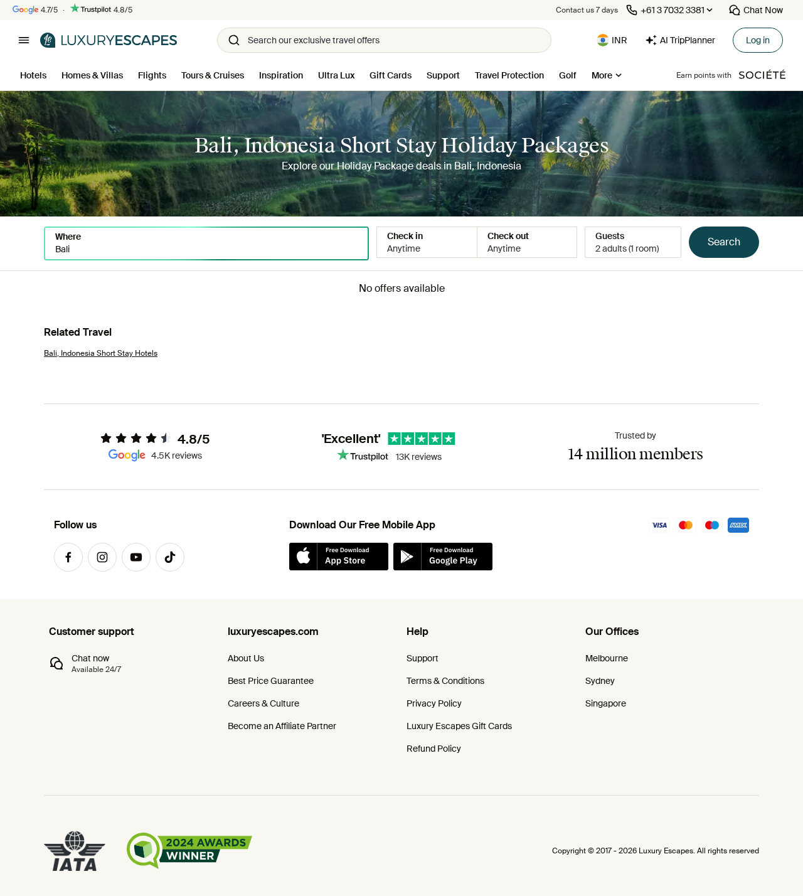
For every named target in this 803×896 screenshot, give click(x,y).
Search (724, 241)
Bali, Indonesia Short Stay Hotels (100, 353)
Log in (758, 40)
